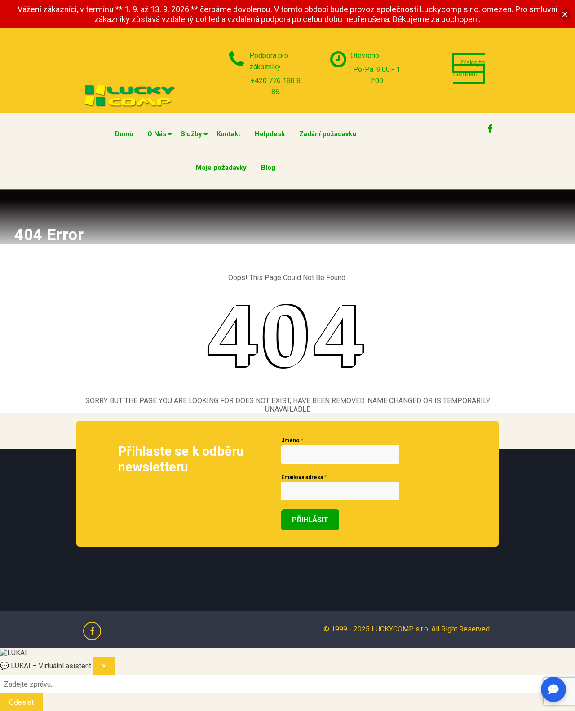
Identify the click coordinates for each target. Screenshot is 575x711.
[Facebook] (490, 126)
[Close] (565, 14)
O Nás (156, 134)
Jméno (292, 440)
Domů (124, 134)
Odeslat (21, 702)
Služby (191, 134)
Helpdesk (270, 134)
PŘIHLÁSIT (310, 519)
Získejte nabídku (469, 68)
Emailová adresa (304, 477)
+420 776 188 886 (276, 86)
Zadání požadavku (327, 134)
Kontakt (228, 134)
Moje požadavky (221, 168)
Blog (268, 168)
